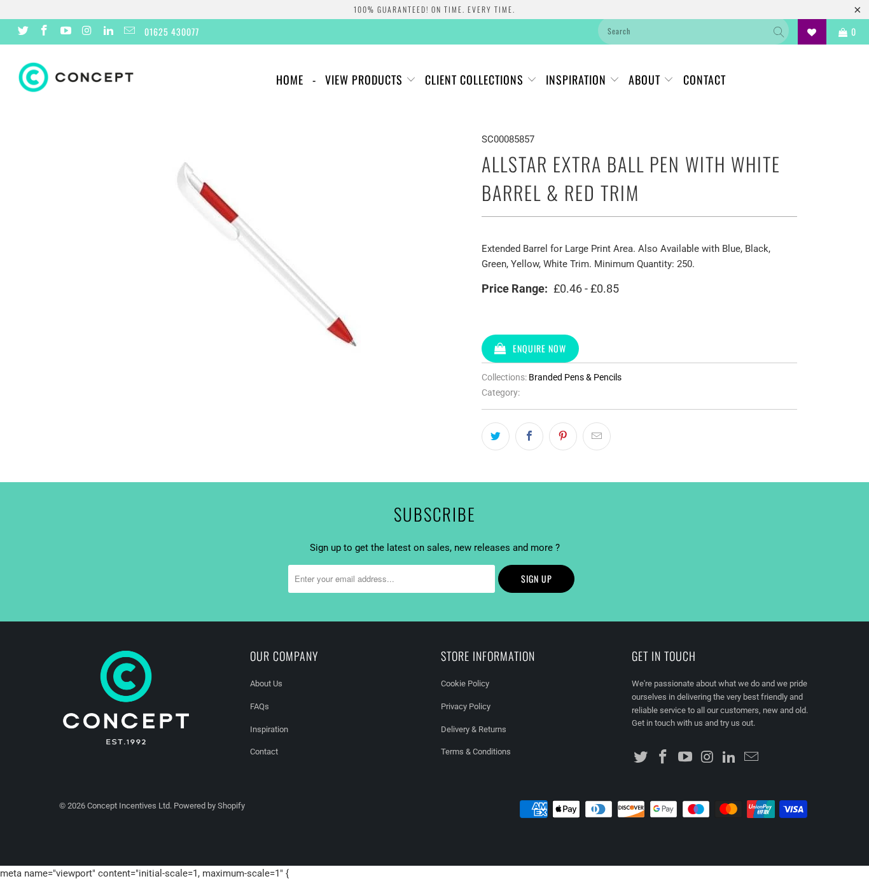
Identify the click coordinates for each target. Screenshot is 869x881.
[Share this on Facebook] (529, 436)
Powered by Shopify (209, 805)
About (646, 79)
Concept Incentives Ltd (128, 805)
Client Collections (476, 79)
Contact (704, 79)
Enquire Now (539, 348)
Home (289, 79)
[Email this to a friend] (597, 436)
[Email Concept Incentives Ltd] (129, 32)
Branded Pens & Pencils (575, 377)
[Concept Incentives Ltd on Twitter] (22, 32)
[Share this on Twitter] (496, 436)
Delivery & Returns (473, 729)
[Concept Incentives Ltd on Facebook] (44, 32)
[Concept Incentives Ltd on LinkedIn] (107, 32)
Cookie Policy (465, 683)
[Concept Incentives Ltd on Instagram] (86, 32)
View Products (365, 79)
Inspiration (577, 79)
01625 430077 (171, 31)
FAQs (259, 706)
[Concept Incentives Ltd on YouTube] (65, 32)
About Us (266, 683)
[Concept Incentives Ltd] (76, 77)
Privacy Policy (465, 706)
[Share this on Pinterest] (563, 436)
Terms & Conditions (476, 751)
